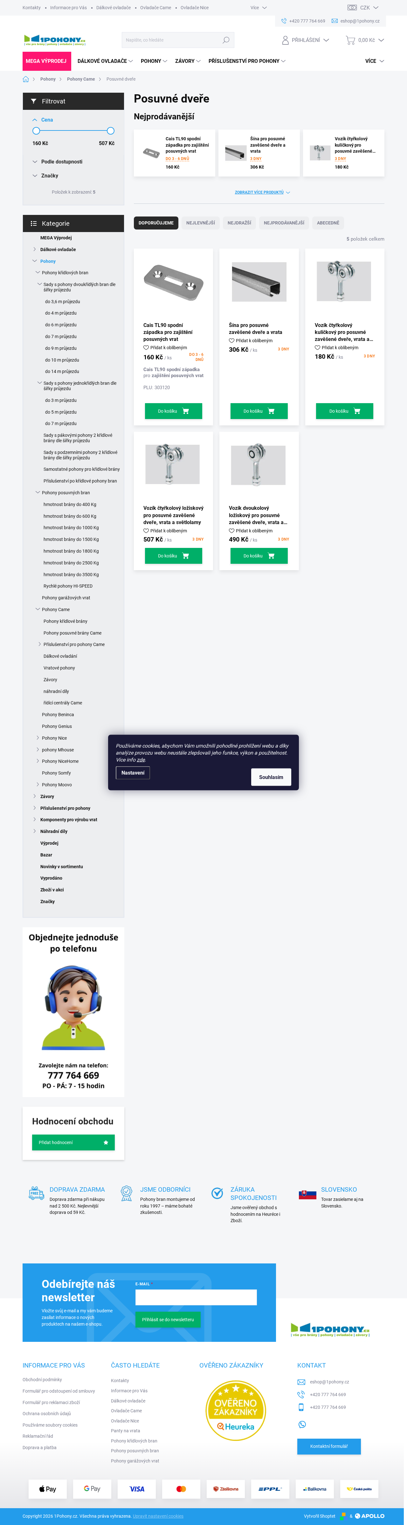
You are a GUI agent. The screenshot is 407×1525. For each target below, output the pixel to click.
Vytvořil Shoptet (319, 1516)
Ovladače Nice (195, 7)
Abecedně (328, 222)
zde (141, 760)
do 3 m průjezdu (61, 400)
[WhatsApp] (302, 1423)
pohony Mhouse (58, 749)
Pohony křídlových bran (65, 272)
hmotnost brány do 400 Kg (70, 504)
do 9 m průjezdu (61, 348)
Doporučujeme (156, 222)
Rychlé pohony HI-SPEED (68, 586)
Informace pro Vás (68, 7)
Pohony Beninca (58, 714)
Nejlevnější (200, 222)
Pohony (48, 261)
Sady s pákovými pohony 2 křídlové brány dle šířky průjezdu (78, 438)
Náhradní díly (53, 831)
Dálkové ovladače (113, 7)
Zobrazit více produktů (259, 192)
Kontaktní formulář (329, 1446)
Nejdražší (239, 222)
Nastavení (132, 773)
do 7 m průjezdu (61, 336)
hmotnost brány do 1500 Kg (71, 539)
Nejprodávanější (284, 222)
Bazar (46, 854)
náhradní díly (56, 691)
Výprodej (49, 843)
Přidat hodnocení (55, 1142)
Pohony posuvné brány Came (72, 633)
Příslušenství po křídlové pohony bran (80, 480)
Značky (47, 901)
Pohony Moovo (57, 784)
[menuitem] (47, 61)
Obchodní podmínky (42, 1379)
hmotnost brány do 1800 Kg (71, 551)
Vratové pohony (59, 667)
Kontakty (32, 7)
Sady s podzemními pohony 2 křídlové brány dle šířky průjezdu (80, 455)
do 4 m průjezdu (61, 313)
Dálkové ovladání (60, 656)
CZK (365, 8)
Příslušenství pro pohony (65, 808)
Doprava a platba (40, 1447)
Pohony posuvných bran (66, 492)
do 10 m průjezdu (62, 360)
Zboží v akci (52, 889)
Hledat (226, 40)
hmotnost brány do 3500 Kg (71, 574)
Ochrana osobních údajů (47, 1413)
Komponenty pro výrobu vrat (68, 819)
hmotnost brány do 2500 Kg (71, 562)
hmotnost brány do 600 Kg (70, 516)
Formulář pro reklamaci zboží (51, 1402)
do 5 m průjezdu (61, 412)
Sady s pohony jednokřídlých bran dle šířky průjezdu (80, 386)
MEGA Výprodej (56, 237)
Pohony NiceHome (60, 761)
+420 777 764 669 (328, 1394)
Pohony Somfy (56, 773)
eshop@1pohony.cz (329, 1381)
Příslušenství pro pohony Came (74, 644)
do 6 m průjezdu (61, 324)
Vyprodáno (51, 878)
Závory (50, 679)
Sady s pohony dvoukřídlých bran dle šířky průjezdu (79, 287)
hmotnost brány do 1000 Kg (71, 527)
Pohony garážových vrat (66, 597)
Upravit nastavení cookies (158, 1516)
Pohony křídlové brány (65, 621)
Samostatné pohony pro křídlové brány (82, 469)
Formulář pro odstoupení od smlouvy (59, 1391)
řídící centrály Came (63, 702)
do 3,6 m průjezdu (62, 301)
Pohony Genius (57, 726)
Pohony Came (56, 609)
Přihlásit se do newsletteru (168, 1319)
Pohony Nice (54, 738)
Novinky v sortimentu (61, 866)
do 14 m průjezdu (62, 371)
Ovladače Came (155, 7)
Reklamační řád (38, 1436)
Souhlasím (271, 777)
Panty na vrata (125, 1430)
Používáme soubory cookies (50, 1425)
